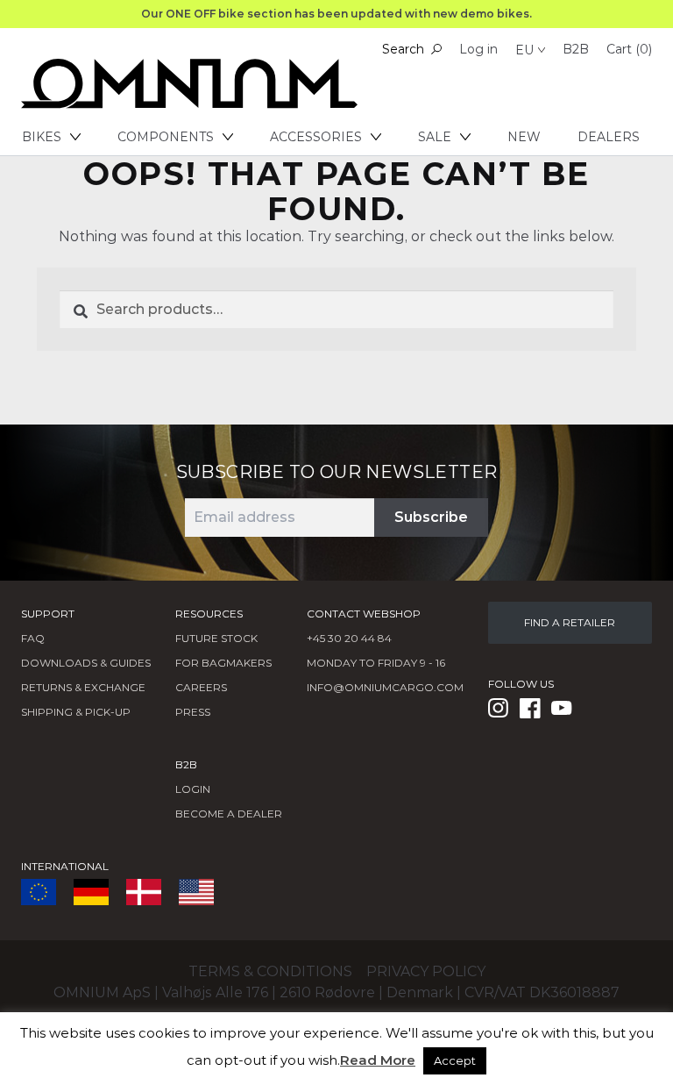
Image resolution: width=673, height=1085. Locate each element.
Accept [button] (455, 1060)
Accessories (316, 137)
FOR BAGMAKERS (223, 662)
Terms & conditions (270, 971)
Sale (434, 137)
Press (192, 711)
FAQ (33, 638)
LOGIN (192, 789)
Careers (201, 687)
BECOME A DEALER (228, 813)
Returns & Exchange (83, 687)
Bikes (41, 137)
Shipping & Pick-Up (76, 711)
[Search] (436, 49)
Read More (377, 1060)
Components (165, 137)
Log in (478, 49)
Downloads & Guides (86, 662)
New (524, 137)
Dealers (608, 137)
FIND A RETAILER (569, 622)
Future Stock (216, 638)
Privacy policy (425, 971)
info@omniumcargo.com (385, 687)
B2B (576, 49)
